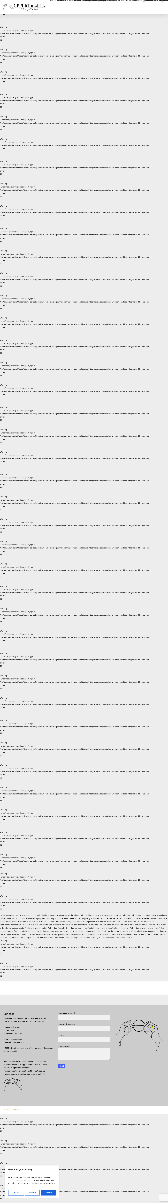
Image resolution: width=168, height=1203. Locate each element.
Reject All (32, 1193)
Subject (61, 1035)
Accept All (48, 1193)
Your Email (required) (66, 1024)
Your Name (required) (66, 1013)
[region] (32, 1181)
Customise (16, 1193)
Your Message (64, 1046)
